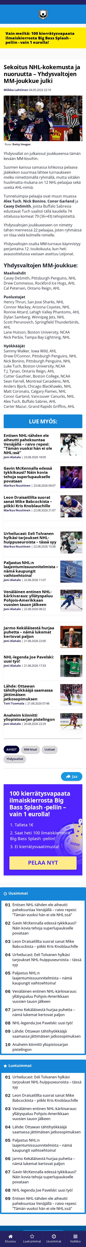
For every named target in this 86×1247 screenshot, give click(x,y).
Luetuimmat (20, 1065)
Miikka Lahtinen (16, 90)
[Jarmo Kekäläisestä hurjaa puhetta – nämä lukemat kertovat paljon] (71, 637)
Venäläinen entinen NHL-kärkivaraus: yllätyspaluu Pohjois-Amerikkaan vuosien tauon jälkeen (28, 598)
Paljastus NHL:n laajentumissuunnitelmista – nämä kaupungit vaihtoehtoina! (31, 569)
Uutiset (49, 749)
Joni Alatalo (12, 457)
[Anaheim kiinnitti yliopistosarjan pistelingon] (71, 724)
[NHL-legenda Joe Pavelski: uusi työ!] (71, 666)
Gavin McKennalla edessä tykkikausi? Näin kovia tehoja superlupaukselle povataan (28, 475)
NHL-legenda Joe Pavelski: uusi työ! (29, 659)
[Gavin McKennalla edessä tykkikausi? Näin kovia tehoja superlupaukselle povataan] (71, 477)
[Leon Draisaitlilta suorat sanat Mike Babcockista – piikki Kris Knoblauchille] (71, 506)
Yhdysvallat (14, 759)
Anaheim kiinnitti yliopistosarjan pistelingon (29, 717)
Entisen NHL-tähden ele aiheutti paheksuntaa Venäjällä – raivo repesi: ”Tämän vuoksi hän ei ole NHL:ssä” (28, 444)
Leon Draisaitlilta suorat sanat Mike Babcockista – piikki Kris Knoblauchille (28, 501)
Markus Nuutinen (17, 485)
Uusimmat (18, 893)
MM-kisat (30, 749)
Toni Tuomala (14, 703)
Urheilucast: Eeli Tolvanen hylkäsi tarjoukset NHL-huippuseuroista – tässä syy (30, 538)
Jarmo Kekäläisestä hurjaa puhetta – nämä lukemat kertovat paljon (29, 632)
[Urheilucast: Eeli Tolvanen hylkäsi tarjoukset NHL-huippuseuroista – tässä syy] (71, 543)
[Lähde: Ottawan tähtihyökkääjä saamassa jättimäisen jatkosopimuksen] (71, 695)
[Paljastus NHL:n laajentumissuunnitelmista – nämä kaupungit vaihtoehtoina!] (71, 572)
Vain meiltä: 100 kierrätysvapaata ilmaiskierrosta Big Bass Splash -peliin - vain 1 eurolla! (40, 38)
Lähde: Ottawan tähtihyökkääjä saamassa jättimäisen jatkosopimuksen (28, 692)
